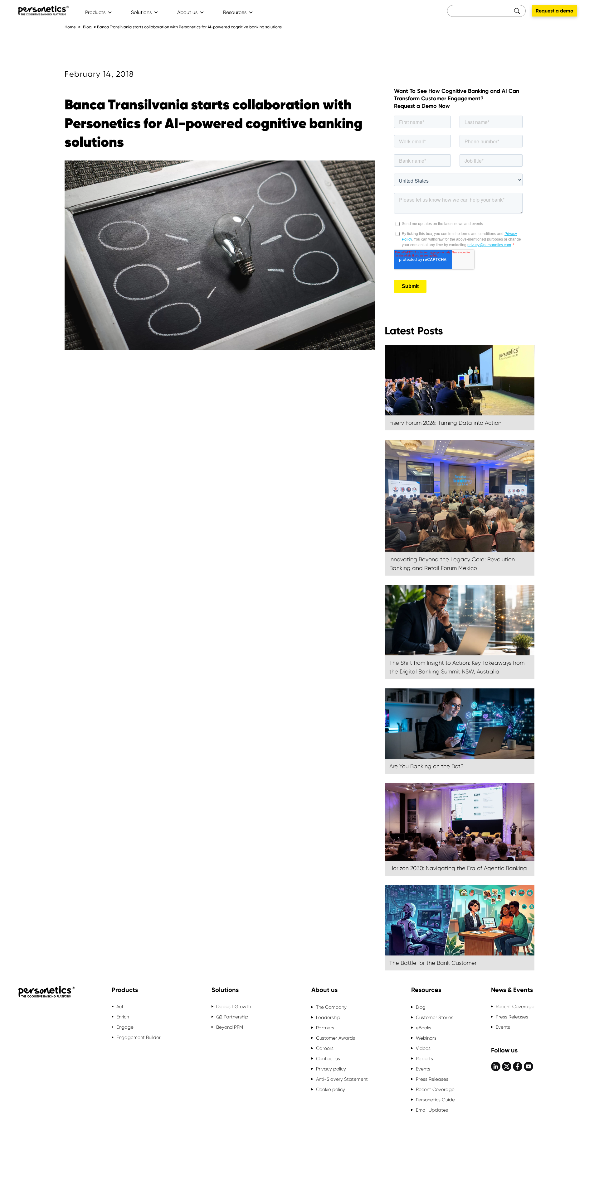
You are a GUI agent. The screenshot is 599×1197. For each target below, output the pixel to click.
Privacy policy (331, 1069)
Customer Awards (335, 1038)
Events (423, 1069)
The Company (331, 1007)
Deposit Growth (233, 1006)
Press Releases (432, 1079)
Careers (325, 1048)
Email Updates (432, 1110)
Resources (234, 12)
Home (70, 27)
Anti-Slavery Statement (342, 1079)
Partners (325, 1028)
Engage (125, 1027)
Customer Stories (434, 1017)
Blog (87, 27)
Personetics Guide (435, 1100)
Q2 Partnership (232, 1017)
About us (187, 12)
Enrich (122, 1017)
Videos (423, 1048)
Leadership (328, 1017)
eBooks (423, 1028)
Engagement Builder (138, 1037)
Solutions (141, 12)
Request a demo (554, 11)
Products (95, 12)
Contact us (328, 1058)
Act (120, 1006)
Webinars (426, 1038)
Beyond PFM (229, 1027)
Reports (424, 1058)
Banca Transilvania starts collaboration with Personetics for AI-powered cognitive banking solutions (189, 27)
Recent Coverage (435, 1089)
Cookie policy (330, 1089)
